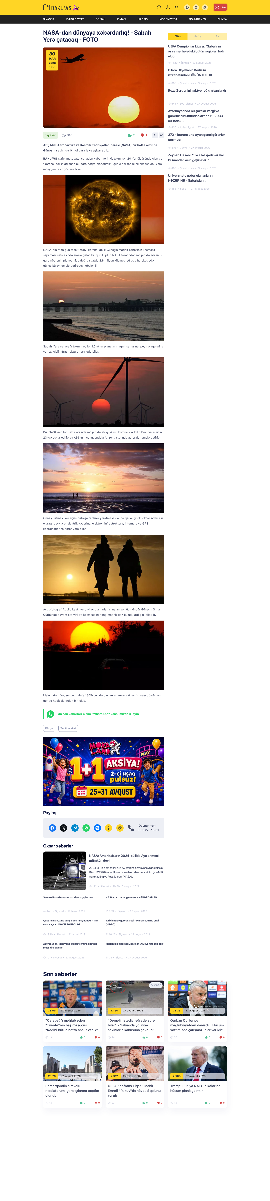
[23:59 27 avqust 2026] (72, 998)
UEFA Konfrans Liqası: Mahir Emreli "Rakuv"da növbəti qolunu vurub (134, 1090)
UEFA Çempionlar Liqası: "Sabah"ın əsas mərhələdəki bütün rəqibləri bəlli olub (196, 51)
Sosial (100, 19)
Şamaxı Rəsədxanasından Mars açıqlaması (68, 897)
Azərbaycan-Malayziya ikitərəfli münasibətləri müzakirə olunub (70, 945)
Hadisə (143, 19)
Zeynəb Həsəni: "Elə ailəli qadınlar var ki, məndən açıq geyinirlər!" (196, 157)
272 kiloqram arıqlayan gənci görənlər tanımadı (196, 137)
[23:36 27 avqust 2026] (197, 998)
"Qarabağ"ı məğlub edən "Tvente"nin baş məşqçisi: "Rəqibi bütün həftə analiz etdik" (71, 1025)
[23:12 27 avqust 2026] (135, 1063)
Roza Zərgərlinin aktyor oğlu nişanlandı (197, 90)
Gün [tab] (178, 36)
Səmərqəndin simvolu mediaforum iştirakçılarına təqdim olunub (72, 1090)
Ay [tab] (217, 36)
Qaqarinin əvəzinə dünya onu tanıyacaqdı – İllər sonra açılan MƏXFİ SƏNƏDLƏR (70, 922)
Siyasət (48, 19)
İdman (121, 19)
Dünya (222, 19)
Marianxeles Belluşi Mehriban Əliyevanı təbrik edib (134, 943)
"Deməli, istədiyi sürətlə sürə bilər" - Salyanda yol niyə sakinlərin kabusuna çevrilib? (131, 1025)
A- (155, 135)
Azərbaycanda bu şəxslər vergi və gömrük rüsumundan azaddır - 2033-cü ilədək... (196, 116)
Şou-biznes (197, 19)
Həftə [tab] (197, 36)
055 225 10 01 (148, 830)
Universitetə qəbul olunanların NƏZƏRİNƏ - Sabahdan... (190, 178)
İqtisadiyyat (75, 19)
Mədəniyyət (168, 19)
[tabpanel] (197, 117)
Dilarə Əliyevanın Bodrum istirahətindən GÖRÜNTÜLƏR (190, 72)
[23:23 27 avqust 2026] (72, 1063)
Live (223, 7)
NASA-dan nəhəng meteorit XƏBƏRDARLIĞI (132, 897)
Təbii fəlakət (68, 728)
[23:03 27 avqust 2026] (197, 1063)
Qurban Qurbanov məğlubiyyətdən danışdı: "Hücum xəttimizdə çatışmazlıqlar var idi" (197, 1025)
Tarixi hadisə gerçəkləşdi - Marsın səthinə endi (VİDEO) (132, 922)
